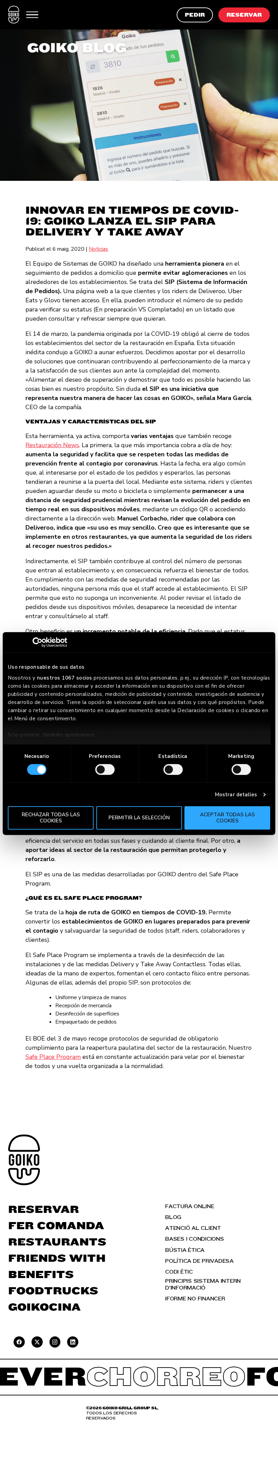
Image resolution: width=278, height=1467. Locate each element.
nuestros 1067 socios (64, 677)
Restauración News (52, 445)
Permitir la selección (139, 817)
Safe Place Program (53, 1057)
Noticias (98, 249)
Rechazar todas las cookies (51, 817)
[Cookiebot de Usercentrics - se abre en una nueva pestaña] (37, 642)
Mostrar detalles (236, 794)
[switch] (105, 769)
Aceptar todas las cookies (227, 817)
